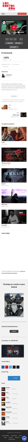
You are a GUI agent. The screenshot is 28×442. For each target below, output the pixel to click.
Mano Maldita (4, 225)
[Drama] (3, 423)
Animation (8, 402)
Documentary (9, 412)
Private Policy (12, 439)
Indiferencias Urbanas (6, 163)
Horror (7, 392)
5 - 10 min (14, 64)
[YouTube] (6, 367)
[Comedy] (3, 418)
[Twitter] (10, 367)
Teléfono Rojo (4, 204)
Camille (3, 142)
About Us (17, 437)
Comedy (7, 416)
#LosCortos (17, 99)
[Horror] (3, 394)
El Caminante (10, 101)
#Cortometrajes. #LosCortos (8, 99)
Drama (17, 64)
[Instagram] (14, 367)
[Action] (3, 399)
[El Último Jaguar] (14, 116)
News (5, 437)
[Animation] (3, 404)
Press (20, 435)
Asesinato (22, 99)
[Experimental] (3, 409)
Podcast (11, 437)
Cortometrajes (5, 435)
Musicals (8, 387)
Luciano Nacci (9, 74)
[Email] (17, 367)
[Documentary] (3, 414)
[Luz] (14, 109)
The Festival (14, 435)
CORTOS (14, 331)
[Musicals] (3, 389)
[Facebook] (2, 367)
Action (7, 397)
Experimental (8, 407)
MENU (3, 14)
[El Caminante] (14, 134)
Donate (15, 378)
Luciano (15, 101)
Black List (3, 183)
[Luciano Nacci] (3, 76)
